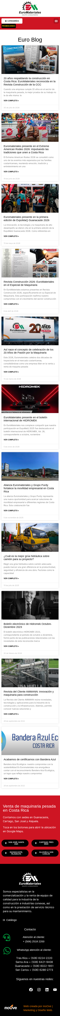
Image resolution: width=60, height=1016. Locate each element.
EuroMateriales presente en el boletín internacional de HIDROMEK (25, 419)
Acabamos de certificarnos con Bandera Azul (30, 759)
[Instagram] (39, 989)
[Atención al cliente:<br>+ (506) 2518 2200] (6, 937)
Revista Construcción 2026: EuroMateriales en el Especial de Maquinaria (29, 283)
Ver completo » (11, 101)
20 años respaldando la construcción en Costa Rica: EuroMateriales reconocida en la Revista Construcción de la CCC (29, 81)
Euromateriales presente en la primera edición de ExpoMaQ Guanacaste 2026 (26, 219)
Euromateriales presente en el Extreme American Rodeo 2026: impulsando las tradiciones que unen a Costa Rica (26, 149)
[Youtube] (55, 989)
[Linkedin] (47, 989)
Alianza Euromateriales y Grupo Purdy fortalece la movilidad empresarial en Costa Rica (29, 488)
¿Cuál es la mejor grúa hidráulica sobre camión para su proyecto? (26, 558)
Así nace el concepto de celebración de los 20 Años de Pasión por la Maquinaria (28, 351)
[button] (56, 21)
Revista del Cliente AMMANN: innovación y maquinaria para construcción (29, 693)
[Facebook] (31, 989)
